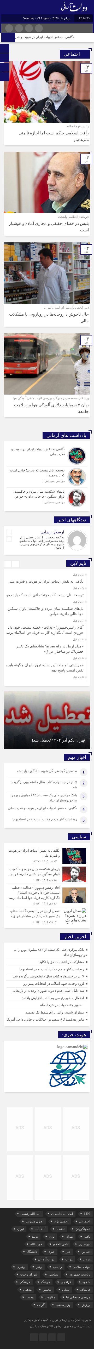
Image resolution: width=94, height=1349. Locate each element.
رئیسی (57, 1267)
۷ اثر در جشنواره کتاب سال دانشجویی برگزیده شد (48, 976)
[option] (46, 580)
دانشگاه (32, 1252)
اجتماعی (84, 1221)
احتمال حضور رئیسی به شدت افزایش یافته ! (53, 998)
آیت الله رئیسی (30, 1214)
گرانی (41, 1305)
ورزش (85, 1305)
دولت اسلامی (81, 1267)
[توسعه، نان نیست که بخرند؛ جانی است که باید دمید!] (47, 476)
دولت (68, 1259)
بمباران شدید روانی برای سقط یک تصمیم (54, 1012)
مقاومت (50, 1297)
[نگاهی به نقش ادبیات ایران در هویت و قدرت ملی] (47, 455)
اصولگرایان (82, 1229)
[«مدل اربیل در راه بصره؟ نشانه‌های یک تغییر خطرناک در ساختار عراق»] (47, 915)
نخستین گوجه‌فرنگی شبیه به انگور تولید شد (46, 771)
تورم (52, 1236)
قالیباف (85, 1289)
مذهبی (27, 1289)
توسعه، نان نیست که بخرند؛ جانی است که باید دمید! (44, 595)
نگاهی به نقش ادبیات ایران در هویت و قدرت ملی (47, 37)
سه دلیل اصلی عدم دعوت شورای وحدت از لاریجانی (48, 991)
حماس (85, 1252)
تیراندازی (84, 1244)
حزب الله (36, 1244)
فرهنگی (25, 1282)
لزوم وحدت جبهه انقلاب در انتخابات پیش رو (54, 984)
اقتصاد (60, 1229)
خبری (51, 1252)
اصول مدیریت (34, 1221)
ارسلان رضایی (52, 532)
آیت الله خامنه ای (62, 1214)
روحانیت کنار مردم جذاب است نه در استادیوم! (44, 819)
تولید (35, 1236)
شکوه (86, 1282)
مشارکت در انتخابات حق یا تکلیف (61, 962)
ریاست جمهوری (79, 1274)
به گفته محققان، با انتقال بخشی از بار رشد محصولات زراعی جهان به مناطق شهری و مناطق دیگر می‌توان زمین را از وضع (41, 542)
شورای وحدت (29, 1274)
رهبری (21, 1267)
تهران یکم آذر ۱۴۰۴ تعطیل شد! (58, 740)
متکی (65, 1289)
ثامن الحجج (60, 1244)
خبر (68, 1252)
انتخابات (40, 1229)
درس (86, 1259)
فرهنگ (45, 1282)
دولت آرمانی (46, 1259)
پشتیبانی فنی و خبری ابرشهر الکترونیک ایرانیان (60, 1326)
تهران (69, 1236)
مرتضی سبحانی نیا (78, 1297)
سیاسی (53, 1274)
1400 (87, 1214)
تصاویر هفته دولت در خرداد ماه (62, 1005)
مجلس (47, 1289)
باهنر (87, 1236)
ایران (20, 1229)
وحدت (30, 1297)
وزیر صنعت (63, 1305)
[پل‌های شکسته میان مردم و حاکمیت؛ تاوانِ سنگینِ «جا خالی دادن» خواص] (47, 497)
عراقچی (66, 1282)
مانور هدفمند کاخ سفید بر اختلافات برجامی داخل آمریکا (45, 1019)
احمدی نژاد (61, 1221)
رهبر (39, 1267)
